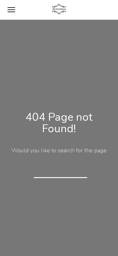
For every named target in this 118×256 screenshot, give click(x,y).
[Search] (78, 169)
